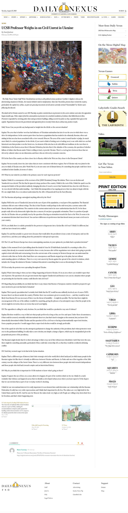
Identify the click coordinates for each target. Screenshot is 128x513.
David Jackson (8, 32)
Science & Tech (45, 17)
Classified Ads (77, 494)
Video (83, 17)
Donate (103, 487)
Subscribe (112, 177)
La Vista (104, 17)
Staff (45, 487)
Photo (76, 17)
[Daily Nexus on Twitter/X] (5, 490)
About (47, 483)
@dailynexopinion (105, 219)
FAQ (45, 494)
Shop (102, 491)
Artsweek (32, 17)
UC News (64, 425)
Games (113, 17)
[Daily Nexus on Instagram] (8, 490)
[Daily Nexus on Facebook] (2, 490)
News (6, 17)
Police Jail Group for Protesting (40, 425)
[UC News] (76, 413)
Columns (121, 17)
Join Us (46, 491)
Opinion (22, 17)
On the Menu (65, 17)
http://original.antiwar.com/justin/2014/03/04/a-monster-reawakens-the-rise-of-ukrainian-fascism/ (46, 455)
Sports (13, 17)
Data (56, 17)
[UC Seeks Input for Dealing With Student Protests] (17, 410)
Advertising (76, 487)
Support (104, 483)
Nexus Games (105, 71)
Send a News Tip (78, 491)
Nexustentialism (93, 17)
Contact (76, 483)
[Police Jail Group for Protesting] (46, 413)
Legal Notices (48, 498)
